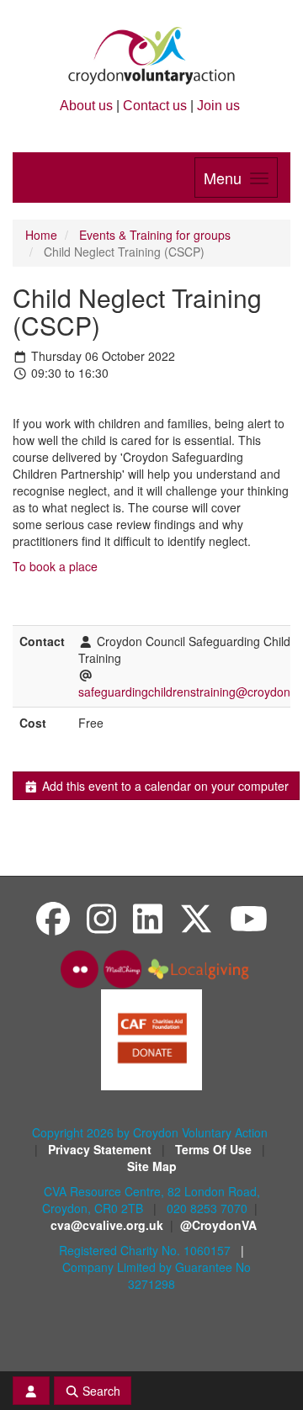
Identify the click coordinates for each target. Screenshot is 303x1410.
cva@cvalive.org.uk (106, 1225)
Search (99, 1390)
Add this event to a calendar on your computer (164, 785)
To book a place (55, 566)
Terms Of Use (215, 1149)
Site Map (152, 1166)
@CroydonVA (218, 1225)
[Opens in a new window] (151, 1038)
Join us (218, 105)
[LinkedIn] (147, 917)
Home (41, 234)
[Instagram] (101, 917)
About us (86, 105)
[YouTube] (249, 917)
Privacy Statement (101, 1149)
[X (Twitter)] (196, 917)
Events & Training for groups (155, 234)
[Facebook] (53, 917)
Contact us (155, 105)
